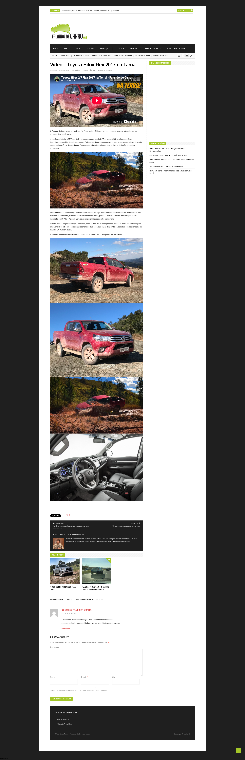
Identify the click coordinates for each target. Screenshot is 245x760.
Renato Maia (57, 70)
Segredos (120, 49)
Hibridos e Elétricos (152, 49)
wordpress (4, 758)
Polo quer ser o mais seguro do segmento (126, 526)
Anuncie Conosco (160, 55)
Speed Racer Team (142, 55)
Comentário (54, 647)
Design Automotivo (123, 55)
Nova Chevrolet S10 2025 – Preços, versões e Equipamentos (95, 11)
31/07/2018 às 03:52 (69, 613)
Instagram (187, 55)
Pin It (68, 515)
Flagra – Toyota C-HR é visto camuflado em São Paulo (95, 588)
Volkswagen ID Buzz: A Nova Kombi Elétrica (166, 166)
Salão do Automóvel (101, 55)
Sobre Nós (65, 55)
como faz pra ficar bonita (76, 610)
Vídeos (67, 49)
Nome (53, 677)
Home (55, 49)
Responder (66, 628)
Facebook (182, 55)
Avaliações (105, 49)
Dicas (78, 49)
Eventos (134, 49)
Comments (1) (101, 70)
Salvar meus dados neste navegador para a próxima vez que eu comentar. (78, 691)
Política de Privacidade (64, 724)
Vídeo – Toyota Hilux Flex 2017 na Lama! (93, 64)
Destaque (85, 70)
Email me (191, 55)
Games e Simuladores (176, 49)
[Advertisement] (143, 25)
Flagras (90, 49)
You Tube (178, 55)
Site (113, 677)
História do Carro (81, 55)
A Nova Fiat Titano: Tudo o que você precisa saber (168, 155)
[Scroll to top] (238, 750)
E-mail (84, 677)
